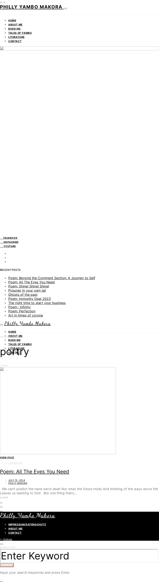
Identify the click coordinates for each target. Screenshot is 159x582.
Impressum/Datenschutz (27, 524)
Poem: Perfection (21, 311)
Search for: (8, 547)
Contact (15, 41)
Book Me (14, 28)
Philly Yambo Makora (32, 7)
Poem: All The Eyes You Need (31, 282)
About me (15, 24)
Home (12, 20)
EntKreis (7, 539)
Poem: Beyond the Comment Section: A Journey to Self (51, 278)
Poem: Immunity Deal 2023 (29, 299)
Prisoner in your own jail (27, 290)
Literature (16, 37)
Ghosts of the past (22, 294)
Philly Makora (17, 483)
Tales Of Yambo (20, 32)
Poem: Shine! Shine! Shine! (28, 286)
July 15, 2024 (16, 480)
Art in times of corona (25, 315)
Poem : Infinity (19, 307)
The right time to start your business (37, 303)
